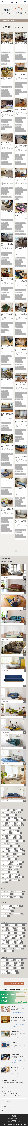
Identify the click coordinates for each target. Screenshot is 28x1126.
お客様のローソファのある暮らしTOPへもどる (14, 983)
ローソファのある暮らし (15, 989)
